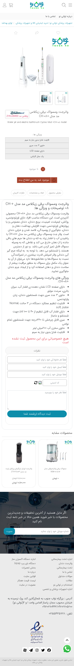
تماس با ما (50, 16)
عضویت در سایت (27, 585)
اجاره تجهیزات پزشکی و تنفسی (57, 589)
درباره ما (32, 572)
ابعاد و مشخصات (36, 192)
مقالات (69, 580)
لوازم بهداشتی (6, 23)
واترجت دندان (65, 563)
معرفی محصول (55, 192)
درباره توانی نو (65, 16)
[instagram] (37, 649)
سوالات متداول (65, 576)
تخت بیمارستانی (64, 568)
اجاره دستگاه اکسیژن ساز (24, 559)
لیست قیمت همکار (26, 580)
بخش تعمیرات (29, 568)
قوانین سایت (30, 576)
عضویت (9, 531)
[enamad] (37, 631)
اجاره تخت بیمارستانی (61, 559)
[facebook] (49, 649)
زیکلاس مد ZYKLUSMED (17, 116)
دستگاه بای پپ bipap (25, 563)
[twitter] (43, 649)
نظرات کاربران (18, 192)
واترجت (64, 213)
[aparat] (25, 649)
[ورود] (4, 3)
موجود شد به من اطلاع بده (34, 180)
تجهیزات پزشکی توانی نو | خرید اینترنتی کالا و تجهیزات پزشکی (44, 23)
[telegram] (31, 649)
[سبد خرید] (10, 3)
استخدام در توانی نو (62, 585)
